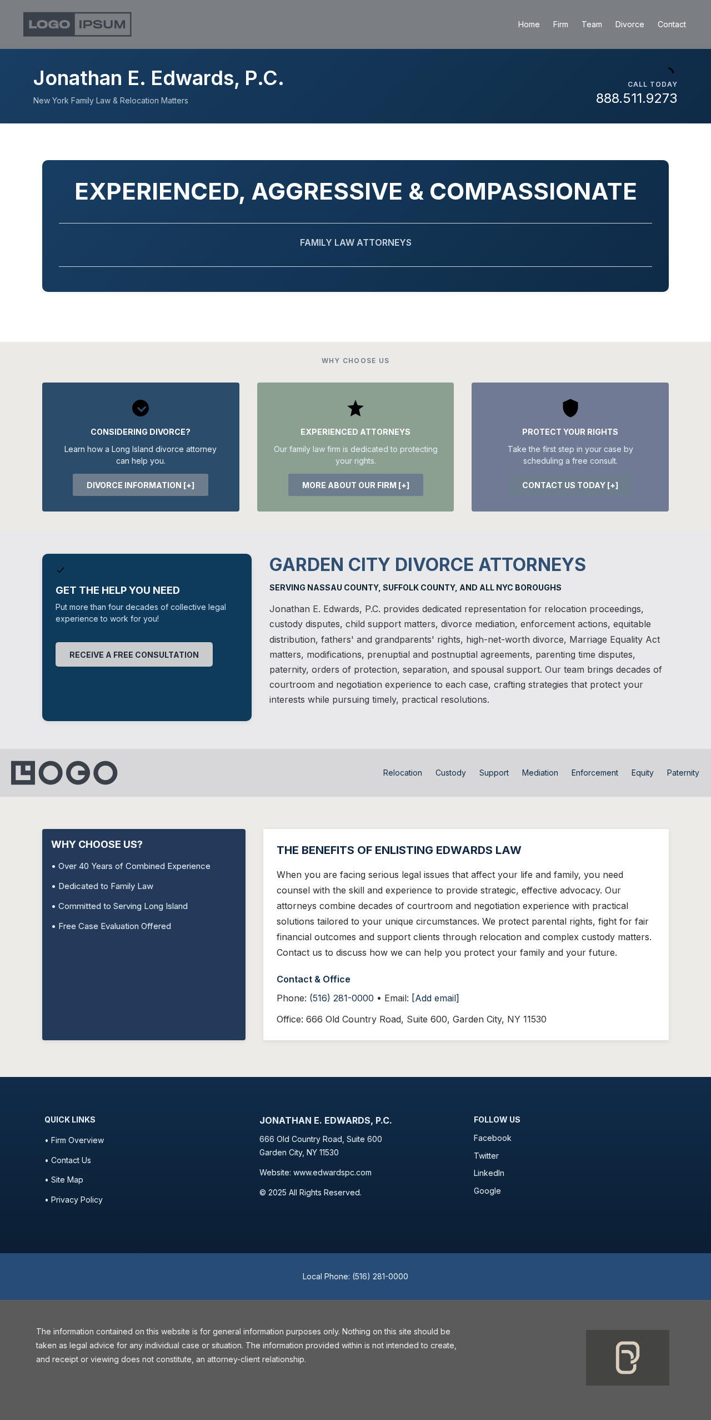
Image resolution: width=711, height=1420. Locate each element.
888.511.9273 (637, 98)
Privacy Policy (77, 1199)
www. (303, 1172)
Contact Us (71, 1160)
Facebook (493, 1138)
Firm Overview (77, 1140)
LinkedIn (489, 1173)
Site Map (67, 1179)
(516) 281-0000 (341, 998)
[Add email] (435, 998)
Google (487, 1190)
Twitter (486, 1155)
